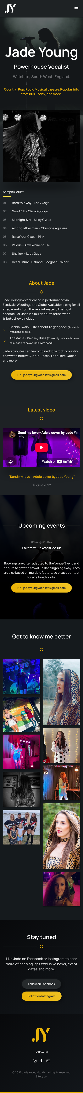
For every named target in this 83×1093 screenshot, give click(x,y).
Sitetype (41, 1076)
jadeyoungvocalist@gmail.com (44, 375)
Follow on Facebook (41, 984)
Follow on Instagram (41, 996)
